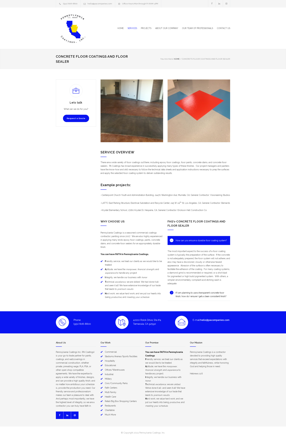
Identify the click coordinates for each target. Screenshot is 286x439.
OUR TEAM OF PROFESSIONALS (197, 28)
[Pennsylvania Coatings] (83, 28)
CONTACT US (223, 28)
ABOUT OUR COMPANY (166, 28)
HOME (121, 28)
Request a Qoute (76, 118)
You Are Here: (166, 59)
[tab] (199, 240)
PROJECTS (146, 28)
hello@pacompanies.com (100, 4)
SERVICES (132, 28)
